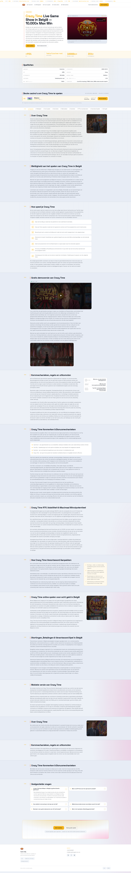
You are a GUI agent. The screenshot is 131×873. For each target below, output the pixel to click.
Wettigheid (38, 4)
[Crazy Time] (23, 5)
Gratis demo (56, 4)
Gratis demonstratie (93, 4)
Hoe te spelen (47, 4)
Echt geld (104, 108)
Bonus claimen (102, 98)
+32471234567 (70, 850)
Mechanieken (65, 4)
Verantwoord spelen (95, 108)
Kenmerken (72, 108)
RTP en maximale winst (82, 108)
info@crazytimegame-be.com (73, 852)
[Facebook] (71, 855)
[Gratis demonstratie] (87, 28)
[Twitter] (68, 855)
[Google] (74, 855)
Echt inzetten (104, 4)
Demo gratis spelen (71, 827)
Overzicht (30, 4)
